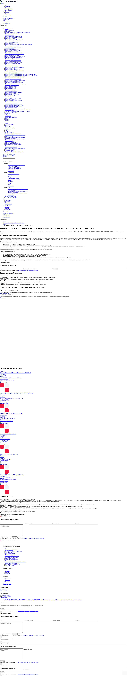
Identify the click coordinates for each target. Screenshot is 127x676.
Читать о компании (4, 293)
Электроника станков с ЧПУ (11, 563)
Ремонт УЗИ (8, 97)
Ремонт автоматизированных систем (13, 37)
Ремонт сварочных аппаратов (12, 85)
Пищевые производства (10, 142)
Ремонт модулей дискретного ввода (13, 58)
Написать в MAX (7, 596)
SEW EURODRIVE (9, 124)
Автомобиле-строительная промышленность (15, 135)
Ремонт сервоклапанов (10, 88)
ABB (6, 114)
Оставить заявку (3, 597)
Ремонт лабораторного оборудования (13, 52)
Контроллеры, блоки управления (12, 564)
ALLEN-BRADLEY (9, 127)
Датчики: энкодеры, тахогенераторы (13, 551)
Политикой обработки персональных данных (28, 270)
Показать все (11, 171)
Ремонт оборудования (8, 27)
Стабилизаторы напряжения (11, 557)
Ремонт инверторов (9, 48)
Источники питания (9, 554)
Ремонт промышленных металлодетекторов (15, 77)
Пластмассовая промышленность (12, 143)
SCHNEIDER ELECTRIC (11, 112)
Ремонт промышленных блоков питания (14, 70)
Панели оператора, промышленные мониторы (15, 562)
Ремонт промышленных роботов (12, 81)
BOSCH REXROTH (9, 132)
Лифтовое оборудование (10, 138)
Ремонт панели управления (11, 64)
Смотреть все (3, 371)
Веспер (7, 125)
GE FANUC (8, 116)
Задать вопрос (3, 515)
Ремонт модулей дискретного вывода (13, 60)
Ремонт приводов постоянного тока (13, 69)
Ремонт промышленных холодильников (14, 82)
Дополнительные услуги (8, 155)
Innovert (7, 118)
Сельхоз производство (10, 149)
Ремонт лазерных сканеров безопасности (14, 54)
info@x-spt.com (6, 19)
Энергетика (8, 153)
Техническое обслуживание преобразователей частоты (17, 111)
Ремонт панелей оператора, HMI (12, 63)
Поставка (5, 156)
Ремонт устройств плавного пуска (13, 98)
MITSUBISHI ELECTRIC (11, 117)
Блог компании (8, 10)
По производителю (9, 30)
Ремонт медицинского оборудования (13, 57)
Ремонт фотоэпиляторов (10, 99)
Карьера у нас (3, 297)
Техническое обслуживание (9, 154)
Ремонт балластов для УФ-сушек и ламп (14, 39)
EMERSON (7, 126)
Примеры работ (8, 9)
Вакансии (7, 7)
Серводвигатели (9, 550)
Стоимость (7, 14)
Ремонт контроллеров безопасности (13, 50)
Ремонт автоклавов (9, 35)
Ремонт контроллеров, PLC (11, 51)
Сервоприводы (8, 552)
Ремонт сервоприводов (10, 89)
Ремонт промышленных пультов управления (15, 80)
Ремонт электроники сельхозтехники (13, 104)
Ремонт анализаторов (10, 38)
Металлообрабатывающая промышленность (15, 139)
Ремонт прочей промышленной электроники (15, 83)
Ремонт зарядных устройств (11, 45)
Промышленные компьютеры (12, 556)
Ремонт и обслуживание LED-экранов (14, 46)
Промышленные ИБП (10, 553)
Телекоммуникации (9, 150)
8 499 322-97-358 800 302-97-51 (6, 22)
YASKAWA (8, 129)
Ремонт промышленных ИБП (12, 71)
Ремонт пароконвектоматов (11, 66)
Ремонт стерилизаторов (10, 93)
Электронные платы (9, 565)
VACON (7, 130)
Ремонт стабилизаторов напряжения (13, 92)
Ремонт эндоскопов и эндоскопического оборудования (17, 108)
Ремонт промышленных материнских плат (15, 76)
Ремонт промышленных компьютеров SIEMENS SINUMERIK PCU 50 (21, 75)
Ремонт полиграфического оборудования (14, 67)
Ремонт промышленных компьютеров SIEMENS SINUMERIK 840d (20, 74)
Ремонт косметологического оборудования (15, 148)
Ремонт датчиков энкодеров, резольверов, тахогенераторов (18, 44)
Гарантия (7, 12)
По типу (7, 29)
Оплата (7, 13)
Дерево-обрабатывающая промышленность (15, 137)
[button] (63, 363)
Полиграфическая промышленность (13, 144)
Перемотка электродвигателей (12, 33)
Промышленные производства (12, 145)
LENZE (7, 120)
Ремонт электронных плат (11, 107)
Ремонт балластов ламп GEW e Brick (13, 41)
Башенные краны (9, 136)
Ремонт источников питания (11, 49)
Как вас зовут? (26, 268)
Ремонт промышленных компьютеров (13, 73)
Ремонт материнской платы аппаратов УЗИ (15, 56)
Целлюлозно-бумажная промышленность (14, 151)
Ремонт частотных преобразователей (13, 100)
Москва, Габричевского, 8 (8, 18)
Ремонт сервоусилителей (11, 91)
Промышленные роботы (10, 558)
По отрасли (7, 31)
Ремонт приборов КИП (10, 68)
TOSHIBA (7, 131)
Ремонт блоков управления (11, 42)
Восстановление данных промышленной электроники (17, 32)
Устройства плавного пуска (11, 559)
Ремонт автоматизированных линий (13, 36)
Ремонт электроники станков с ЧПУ (13, 106)
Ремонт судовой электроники (12, 94)
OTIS (6, 123)
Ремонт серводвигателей (10, 86)
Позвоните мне (3, 25)
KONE (6, 122)
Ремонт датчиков (9, 43)
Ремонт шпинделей (9, 101)
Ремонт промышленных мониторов (13, 79)
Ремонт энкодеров (9, 110)
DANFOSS (7, 119)
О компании (8, 6)
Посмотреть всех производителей (13, 133)
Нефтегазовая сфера (9, 141)
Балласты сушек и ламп (10, 560)
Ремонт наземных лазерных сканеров (13, 62)
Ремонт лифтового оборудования (12, 55)
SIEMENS (7, 113)
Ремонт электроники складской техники (14, 105)
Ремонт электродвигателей (11, 102)
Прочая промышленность (11, 147)
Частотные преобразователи (11, 548)
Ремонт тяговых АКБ (10, 95)
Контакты (5, 16)
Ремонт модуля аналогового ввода (13, 61)
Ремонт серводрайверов (10, 87)
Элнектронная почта (27, 649)
